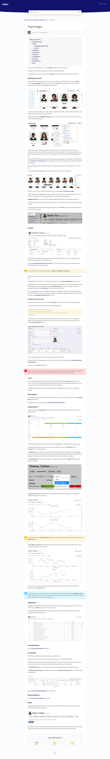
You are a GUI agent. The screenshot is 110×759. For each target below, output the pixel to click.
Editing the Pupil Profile (41, 46)
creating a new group (64, 670)
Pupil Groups (56, 286)
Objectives (35, 54)
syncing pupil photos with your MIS (41, 263)
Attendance (35, 50)
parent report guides (38, 698)
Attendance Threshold (37, 161)
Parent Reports (36, 61)
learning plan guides (37, 648)
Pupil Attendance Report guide (56, 402)
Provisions (35, 59)
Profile (34, 44)
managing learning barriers (42, 295)
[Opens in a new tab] (55, 753)
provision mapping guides (39, 691)
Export (36, 48)
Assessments (36, 52)
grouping (37, 83)
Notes (34, 63)
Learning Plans (36, 56)
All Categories (28, 20)
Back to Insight (103, 3)
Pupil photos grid (37, 42)
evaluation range (69, 191)
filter (77, 81)
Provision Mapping (66, 281)
